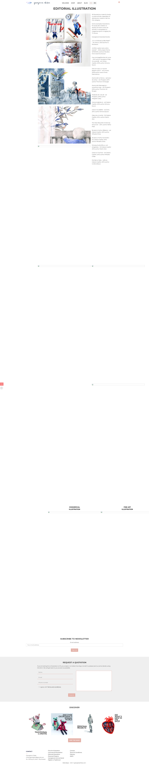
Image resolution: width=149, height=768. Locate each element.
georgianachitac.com (80, 763)
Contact (72, 750)
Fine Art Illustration (54, 750)
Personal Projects (53, 756)
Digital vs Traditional (54, 760)
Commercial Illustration (55, 752)
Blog (86, 3)
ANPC (71, 756)
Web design (66, 763)
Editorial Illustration (54, 754)
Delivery (72, 754)
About (79, 3)
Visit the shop (74, 740)
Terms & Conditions (76, 752)
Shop (73, 3)
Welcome (65, 3)
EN (91, 3)
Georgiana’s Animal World (56, 758)
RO (95, 3)
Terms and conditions (54, 687)
